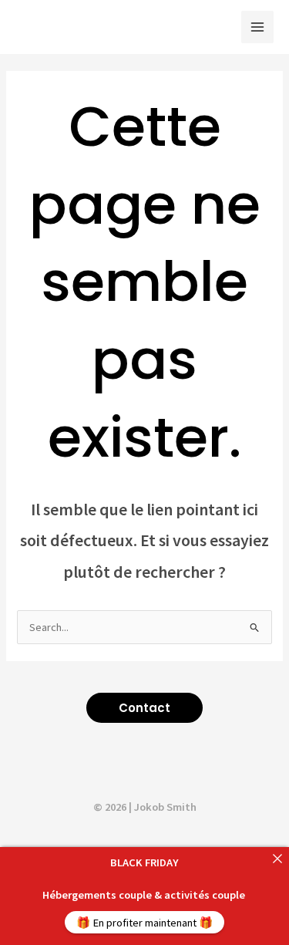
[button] (144, 708)
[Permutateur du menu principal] (257, 27)
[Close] (277, 859)
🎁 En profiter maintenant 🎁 (144, 923)
